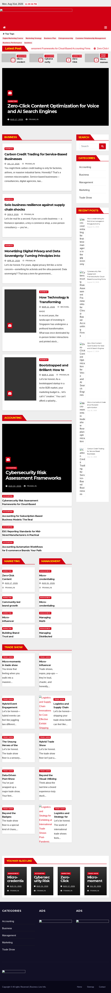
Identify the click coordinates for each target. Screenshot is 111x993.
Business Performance (12, 43)
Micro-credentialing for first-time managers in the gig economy (95, 221)
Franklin (33, 119)
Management (23, 56)
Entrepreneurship (66, 38)
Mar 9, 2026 (48, 375)
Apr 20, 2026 (13, 261)
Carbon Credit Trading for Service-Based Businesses (95, 451)
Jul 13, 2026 (13, 164)
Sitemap (90, 987)
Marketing (77, 56)
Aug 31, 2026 (48, 583)
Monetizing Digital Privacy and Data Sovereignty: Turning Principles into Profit (32, 255)
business (28, 43)
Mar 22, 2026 (48, 307)
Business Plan (50, 38)
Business (9, 148)
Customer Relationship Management (91, 38)
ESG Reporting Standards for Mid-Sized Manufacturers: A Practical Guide (21, 535)
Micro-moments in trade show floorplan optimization (51, 108)
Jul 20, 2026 (16, 119)
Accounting (50, 56)
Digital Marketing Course (13, 38)
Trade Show (103, 55)
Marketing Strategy (33, 38)
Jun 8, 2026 (13, 214)
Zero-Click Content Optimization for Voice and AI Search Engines (95, 345)
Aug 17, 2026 (11, 583)
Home (79, 987)
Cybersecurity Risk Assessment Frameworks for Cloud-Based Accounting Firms (20, 504)
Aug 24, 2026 (14, 486)
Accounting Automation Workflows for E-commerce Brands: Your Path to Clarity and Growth (22, 550)
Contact (102, 987)
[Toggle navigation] (105, 27)
